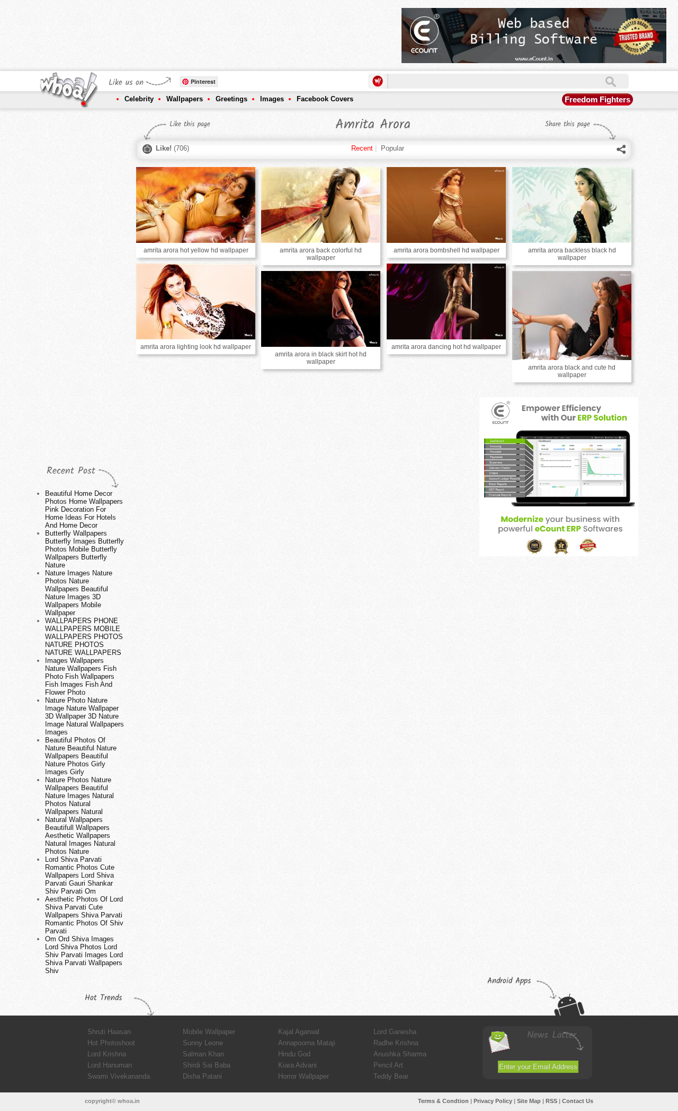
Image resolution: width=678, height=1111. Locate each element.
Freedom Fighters (597, 99)
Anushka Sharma (399, 1054)
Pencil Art (388, 1065)
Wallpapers (184, 99)
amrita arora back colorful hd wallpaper (321, 254)
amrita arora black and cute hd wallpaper (571, 371)
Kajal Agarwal (298, 1032)
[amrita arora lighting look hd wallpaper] (195, 301)
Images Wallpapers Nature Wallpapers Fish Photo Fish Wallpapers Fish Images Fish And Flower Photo (81, 676)
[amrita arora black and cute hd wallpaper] (571, 315)
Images (272, 99)
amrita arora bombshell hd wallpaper (446, 250)
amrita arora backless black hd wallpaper (572, 254)
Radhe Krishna (395, 1043)
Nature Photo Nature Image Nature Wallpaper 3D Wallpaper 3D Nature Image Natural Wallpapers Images (84, 716)
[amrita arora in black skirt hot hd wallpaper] (320, 309)
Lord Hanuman (109, 1065)
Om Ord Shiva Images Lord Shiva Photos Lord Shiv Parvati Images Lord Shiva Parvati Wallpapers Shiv (84, 955)
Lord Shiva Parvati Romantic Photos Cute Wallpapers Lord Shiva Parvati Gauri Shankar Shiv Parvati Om (79, 875)
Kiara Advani (297, 1065)
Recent (362, 148)
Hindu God (294, 1054)
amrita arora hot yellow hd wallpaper (196, 250)
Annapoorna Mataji (306, 1043)
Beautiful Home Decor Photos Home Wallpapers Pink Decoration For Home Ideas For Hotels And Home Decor (84, 509)
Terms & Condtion (443, 1101)
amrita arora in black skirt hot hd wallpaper (321, 358)
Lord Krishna (106, 1054)
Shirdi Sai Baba (206, 1065)
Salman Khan (203, 1054)
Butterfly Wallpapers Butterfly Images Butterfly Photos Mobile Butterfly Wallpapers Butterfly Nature (84, 549)
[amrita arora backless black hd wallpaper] (571, 205)
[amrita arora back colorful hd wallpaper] (320, 205)
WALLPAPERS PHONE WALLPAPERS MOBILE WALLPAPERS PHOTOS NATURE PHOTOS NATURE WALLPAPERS (84, 637)
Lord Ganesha (394, 1032)
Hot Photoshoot (111, 1043)
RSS (551, 1101)
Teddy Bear (390, 1076)
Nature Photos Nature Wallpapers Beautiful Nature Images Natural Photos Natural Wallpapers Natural (79, 796)
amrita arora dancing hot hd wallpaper (446, 347)
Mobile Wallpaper (209, 1032)
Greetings (231, 99)
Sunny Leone (203, 1043)
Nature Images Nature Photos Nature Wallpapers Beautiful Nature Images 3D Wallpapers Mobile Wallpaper (78, 593)
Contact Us (577, 1101)
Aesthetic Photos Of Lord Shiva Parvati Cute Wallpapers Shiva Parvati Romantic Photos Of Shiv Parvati (84, 915)
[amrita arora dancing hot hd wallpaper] (446, 301)
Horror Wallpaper (303, 1076)
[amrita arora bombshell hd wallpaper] (446, 205)
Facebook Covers (325, 99)
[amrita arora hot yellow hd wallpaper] (195, 205)
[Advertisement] (201, 32)
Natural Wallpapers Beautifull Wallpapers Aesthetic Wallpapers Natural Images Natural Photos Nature (80, 835)
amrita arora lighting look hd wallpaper (195, 347)
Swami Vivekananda (118, 1076)
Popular (392, 148)
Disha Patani (202, 1076)
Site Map (529, 1101)
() (172, 148)
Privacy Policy (493, 1101)
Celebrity (139, 99)
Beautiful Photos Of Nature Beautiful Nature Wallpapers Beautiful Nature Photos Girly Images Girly (81, 756)
